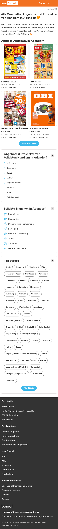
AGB (4, 461)
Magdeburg (11, 334)
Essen (23, 280)
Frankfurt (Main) (13, 274)
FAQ (4, 456)
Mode (11, 238)
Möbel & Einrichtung (18, 233)
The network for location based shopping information (27, 516)
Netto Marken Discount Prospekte (18, 411)
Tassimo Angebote (10, 431)
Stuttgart (29, 274)
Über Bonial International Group (17, 486)
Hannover (10, 287)
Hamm (44, 354)
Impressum (7, 465)
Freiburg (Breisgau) (29, 334)
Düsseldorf (11, 280)
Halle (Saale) (44, 327)
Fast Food (13, 228)
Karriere (5, 499)
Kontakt (5, 494)
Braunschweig (33, 320)
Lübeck (24, 340)
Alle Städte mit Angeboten (15, 444)
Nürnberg (34, 287)
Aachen (26, 314)
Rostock (46, 340)
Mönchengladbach (14, 320)
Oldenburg (10, 380)
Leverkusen (37, 374)
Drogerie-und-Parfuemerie (21, 224)
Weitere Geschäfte (17, 248)
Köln (43, 267)
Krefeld (30, 327)
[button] (54, 3)
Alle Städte (29, 388)
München (32, 267)
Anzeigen (50, 9)
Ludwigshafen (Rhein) (16, 367)
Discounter (13, 219)
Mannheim (32, 300)
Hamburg (20, 267)
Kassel (18, 347)
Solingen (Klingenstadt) (16, 374)
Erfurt (35, 340)
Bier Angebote (9, 440)
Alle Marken (7, 419)
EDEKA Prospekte (10, 415)
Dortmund (43, 274)
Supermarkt (13, 243)
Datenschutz (8, 469)
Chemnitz (10, 327)
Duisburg (10, 294)
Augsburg (37, 307)
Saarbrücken (11, 360)
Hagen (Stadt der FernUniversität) (21, 354)
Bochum (22, 294)
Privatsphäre (7, 474)
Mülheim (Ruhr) (29, 360)
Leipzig (22, 287)
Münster (45, 300)
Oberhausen (11, 340)
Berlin (8, 267)
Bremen (45, 280)
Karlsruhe (10, 307)
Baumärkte (13, 214)
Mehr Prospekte (29, 143)
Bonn (20, 300)
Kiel (21, 327)
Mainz (8, 347)
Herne (43, 360)
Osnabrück (35, 367)
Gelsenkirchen (12, 314)
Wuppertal (35, 294)
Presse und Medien (11, 490)
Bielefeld (10, 300)
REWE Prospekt (9, 406)
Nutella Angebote (10, 436)
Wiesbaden (24, 307)
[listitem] (14, 66)
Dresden (34, 280)
